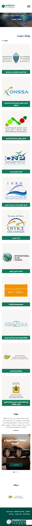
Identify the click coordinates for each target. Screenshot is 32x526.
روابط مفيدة (9, 511)
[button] (13, 472)
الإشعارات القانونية (19, 511)
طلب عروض (18, 513)
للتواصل (27, 511)
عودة (6, 40)
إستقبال (22, 15)
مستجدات (11, 513)
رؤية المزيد (16, 464)
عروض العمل (26, 513)
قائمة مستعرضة (14, 15)
